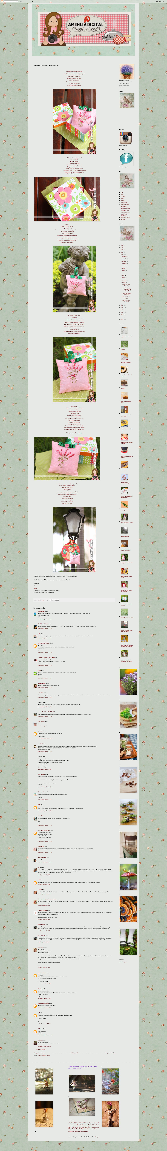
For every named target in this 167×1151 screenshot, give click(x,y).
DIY (73, 1127)
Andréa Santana (42, 973)
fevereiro (124, 280)
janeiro (124, 282)
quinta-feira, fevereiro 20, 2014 (45, 1035)
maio (123, 273)
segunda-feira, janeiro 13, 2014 (45, 619)
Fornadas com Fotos (125, 212)
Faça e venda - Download (124, 214)
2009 (122, 314)
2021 (122, 247)
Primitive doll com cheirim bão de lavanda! (126, 591)
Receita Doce (72, 1131)
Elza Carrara (41, 846)
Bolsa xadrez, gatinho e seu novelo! (126, 563)
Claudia (40, 889)
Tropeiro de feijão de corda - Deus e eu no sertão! (126, 631)
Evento (76, 1127)
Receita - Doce (124, 202)
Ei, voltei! (123, 388)
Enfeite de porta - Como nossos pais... (126, 415)
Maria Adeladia (42, 924)
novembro (124, 259)
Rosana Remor (41, 683)
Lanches (122, 200)
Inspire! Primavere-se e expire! (127, 617)
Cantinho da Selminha (43, 624)
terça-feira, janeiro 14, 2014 (44, 875)
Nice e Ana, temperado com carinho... (47, 899)
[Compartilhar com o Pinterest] (58, 600)
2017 (122, 250)
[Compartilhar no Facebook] (56, 600)
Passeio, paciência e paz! (126, 510)
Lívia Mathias (41, 774)
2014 (122, 254)
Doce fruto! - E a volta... (126, 362)
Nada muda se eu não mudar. (126, 285)
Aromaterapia (82, 1123)
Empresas (123, 219)
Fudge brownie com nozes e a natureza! (127, 456)
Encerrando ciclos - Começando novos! (125, 483)
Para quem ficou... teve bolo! (126, 297)
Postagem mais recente (39, 1053)
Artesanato (70, 1125)
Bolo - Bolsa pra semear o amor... (126, 402)
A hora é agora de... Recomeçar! (126, 293)
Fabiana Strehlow (42, 857)
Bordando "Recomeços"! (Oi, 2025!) (127, 336)
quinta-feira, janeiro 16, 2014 (44, 998)
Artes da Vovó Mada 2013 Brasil (46, 712)
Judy (39, 1013)
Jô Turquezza (41, 611)
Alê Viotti (40, 744)
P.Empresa (96, 1129)
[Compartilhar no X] (54, 600)
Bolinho (84, 1125)
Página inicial (75, 1053)
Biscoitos (123, 196)
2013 (122, 305)
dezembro (124, 256)
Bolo (89, 1124)
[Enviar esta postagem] (47, 600)
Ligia (39, 633)
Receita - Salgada (125, 204)
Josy (39, 867)
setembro (124, 263)
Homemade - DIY (125, 210)
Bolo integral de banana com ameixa (127, 429)
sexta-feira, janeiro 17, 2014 (44, 1023)
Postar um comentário (41, 1049)
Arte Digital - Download (92, 1122)
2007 (122, 319)
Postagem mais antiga (110, 1053)
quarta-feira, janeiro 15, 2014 (44, 983)
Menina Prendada (42, 910)
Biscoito (79, 1125)
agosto (124, 266)
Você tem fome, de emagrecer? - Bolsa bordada (127, 497)
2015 (122, 252)
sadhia (39, 880)
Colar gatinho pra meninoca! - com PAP (127, 443)
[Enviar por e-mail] (51, 600)
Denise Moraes (41, 816)
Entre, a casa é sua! (125, 470)
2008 (122, 317)
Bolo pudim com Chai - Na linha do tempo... (126, 375)
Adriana (40, 1040)
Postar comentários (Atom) (44, 1055)
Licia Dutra (40, 692)
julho (123, 268)
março (123, 277)
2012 (122, 307)
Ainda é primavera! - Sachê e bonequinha (127, 523)
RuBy (39, 805)
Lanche (87, 1127)
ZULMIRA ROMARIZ (44, 830)
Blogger (96, 1137)
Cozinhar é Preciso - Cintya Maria (46, 657)
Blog (122, 192)
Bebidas (122, 198)
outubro (124, 261)
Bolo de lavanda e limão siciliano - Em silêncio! (126, 549)
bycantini (40, 731)
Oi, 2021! (123, 349)
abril (123, 275)
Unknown (40, 1029)
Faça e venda (81, 1127)
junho (123, 270)
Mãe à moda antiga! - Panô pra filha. (126, 604)
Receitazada (41, 989)
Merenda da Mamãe (125, 208)
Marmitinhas (124, 206)
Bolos (122, 194)
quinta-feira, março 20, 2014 (44, 1046)
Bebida (75, 1125)
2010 (122, 312)
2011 (122, 310)
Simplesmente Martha (43, 1003)
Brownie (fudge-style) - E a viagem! (126, 577)
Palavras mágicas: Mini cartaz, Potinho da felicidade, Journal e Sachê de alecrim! (127, 645)
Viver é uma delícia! (125, 536)
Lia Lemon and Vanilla (43, 643)
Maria (39, 670)
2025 (122, 245)
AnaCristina (41, 721)
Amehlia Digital (73, 1123)
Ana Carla (40, 947)
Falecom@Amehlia (125, 217)
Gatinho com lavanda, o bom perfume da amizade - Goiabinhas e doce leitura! (127, 660)
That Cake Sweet (42, 792)
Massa (97, 1127)
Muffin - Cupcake (86, 1129)
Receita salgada (82, 1131)
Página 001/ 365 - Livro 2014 (126, 301)
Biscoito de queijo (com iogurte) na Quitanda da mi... (126, 289)
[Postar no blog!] (52, 600)
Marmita (93, 1127)
